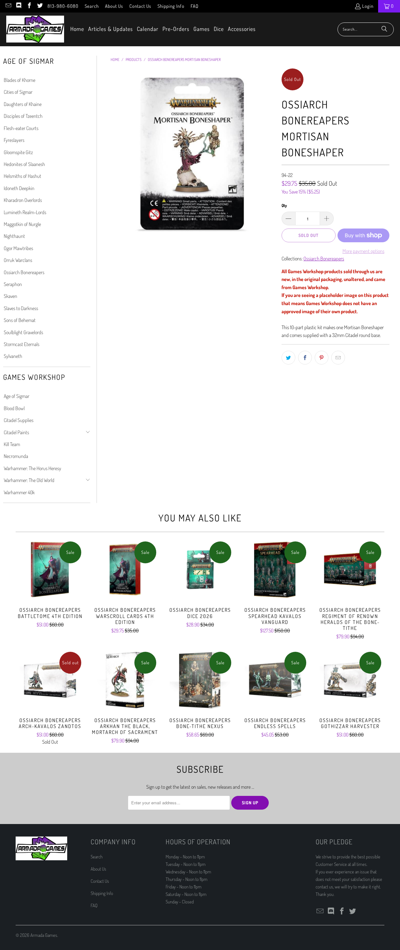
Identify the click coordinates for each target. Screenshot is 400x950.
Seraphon (13, 284)
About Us (114, 6)
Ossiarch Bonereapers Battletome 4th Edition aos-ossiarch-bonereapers (50, 569)
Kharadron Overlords (23, 200)
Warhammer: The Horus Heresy (32, 468)
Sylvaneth (13, 356)
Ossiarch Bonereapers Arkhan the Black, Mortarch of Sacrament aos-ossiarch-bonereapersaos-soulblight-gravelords (125, 680)
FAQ (194, 6)
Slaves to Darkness (21, 308)
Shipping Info (171, 6)
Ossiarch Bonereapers (24, 272)
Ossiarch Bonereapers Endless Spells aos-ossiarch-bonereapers (275, 680)
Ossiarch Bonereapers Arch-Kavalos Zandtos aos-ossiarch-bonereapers (50, 680)
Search (92, 6)
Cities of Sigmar (18, 92)
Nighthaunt (14, 236)
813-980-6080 (63, 6)
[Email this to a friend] (338, 357)
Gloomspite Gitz (18, 152)
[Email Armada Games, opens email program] (8, 6)
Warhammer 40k (19, 492)
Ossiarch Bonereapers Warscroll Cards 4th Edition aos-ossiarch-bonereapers (125, 569)
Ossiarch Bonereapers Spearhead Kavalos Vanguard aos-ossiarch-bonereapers (275, 569)
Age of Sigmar (16, 396)
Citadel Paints (16, 432)
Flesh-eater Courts (21, 128)
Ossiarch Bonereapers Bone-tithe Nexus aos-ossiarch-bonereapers (200, 680)
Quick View (50, 583)
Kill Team (12, 444)
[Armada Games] (35, 29)
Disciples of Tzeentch (23, 116)
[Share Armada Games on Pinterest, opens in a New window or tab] (321, 357)
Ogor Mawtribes (18, 248)
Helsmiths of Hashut (22, 176)
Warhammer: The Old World (29, 480)
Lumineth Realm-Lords (25, 212)
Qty (284, 205)
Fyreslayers (14, 140)
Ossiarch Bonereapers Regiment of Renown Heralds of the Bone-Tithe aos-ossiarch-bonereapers (350, 569)
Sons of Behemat (20, 320)
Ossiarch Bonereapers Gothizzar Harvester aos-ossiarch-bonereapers (350, 680)
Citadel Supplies (18, 420)
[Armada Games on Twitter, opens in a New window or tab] (39, 6)
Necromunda (16, 456)
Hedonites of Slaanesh (24, 164)
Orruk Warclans (18, 260)
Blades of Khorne (19, 80)
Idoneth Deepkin (19, 188)
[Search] (384, 29)
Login (367, 6)
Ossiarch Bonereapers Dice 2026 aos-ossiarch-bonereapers (200, 569)
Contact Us (140, 6)
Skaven (10, 296)
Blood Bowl (14, 408)
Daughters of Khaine (23, 104)
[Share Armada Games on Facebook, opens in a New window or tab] (305, 357)
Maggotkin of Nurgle (22, 224)
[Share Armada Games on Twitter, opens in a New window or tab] (288, 357)
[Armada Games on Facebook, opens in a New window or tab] (29, 6)
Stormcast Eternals (21, 344)
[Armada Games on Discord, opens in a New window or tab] (18, 6)
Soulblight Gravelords (23, 332)
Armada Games (43, 935)
